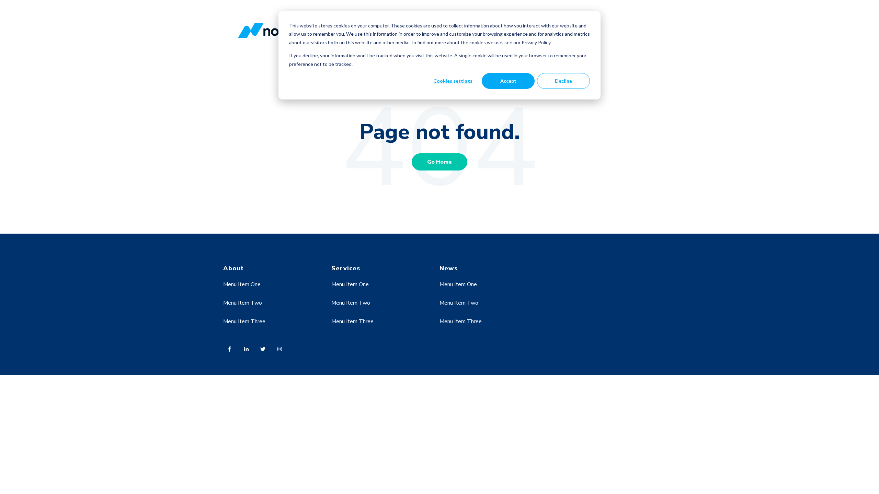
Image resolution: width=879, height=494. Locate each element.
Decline (563, 81)
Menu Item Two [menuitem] (242, 303)
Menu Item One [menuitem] (242, 284)
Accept (508, 81)
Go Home (439, 162)
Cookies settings (452, 81)
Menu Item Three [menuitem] (244, 321)
